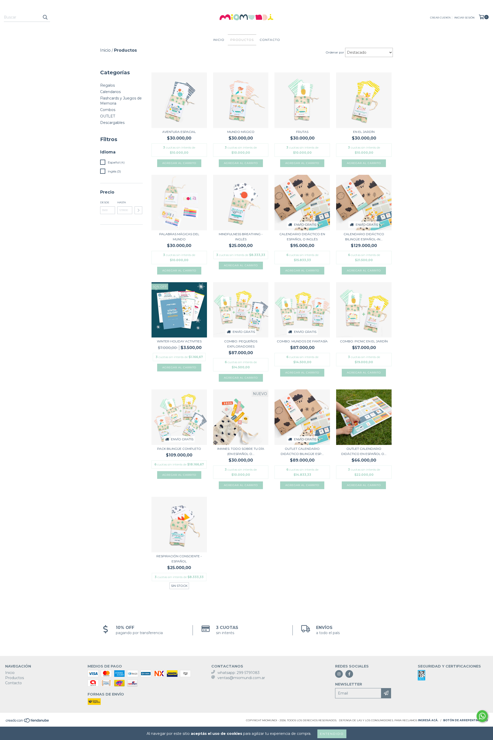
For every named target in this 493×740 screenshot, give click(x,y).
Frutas (302, 132)
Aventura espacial (179, 132)
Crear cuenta (440, 17)
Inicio (218, 40)
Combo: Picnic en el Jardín (364, 341)
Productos (242, 40)
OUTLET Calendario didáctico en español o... (363, 451)
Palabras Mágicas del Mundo (179, 236)
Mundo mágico (240, 132)
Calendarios (110, 91)
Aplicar (138, 210)
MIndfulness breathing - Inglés (241, 236)
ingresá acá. (428, 720)
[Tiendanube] (27, 722)
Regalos (107, 85)
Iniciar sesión (464, 17)
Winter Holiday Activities (179, 341)
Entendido (332, 734)
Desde (104, 202)
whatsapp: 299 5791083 (238, 672)
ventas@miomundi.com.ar (241, 677)
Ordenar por (335, 52)
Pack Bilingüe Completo (179, 449)
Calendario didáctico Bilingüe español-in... (364, 236)
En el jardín (364, 132)
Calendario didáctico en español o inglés (302, 236)
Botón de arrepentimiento (465, 720)
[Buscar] (45, 17)
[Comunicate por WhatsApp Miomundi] (482, 716)
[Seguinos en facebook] (349, 674)
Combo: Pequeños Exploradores (240, 343)
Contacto (270, 40)
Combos (107, 109)
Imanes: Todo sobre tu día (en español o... (240, 451)
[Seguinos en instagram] (339, 674)
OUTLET (107, 116)
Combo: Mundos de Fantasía (302, 341)
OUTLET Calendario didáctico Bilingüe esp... (302, 451)
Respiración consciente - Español (179, 558)
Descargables (112, 122)
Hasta (121, 202)
